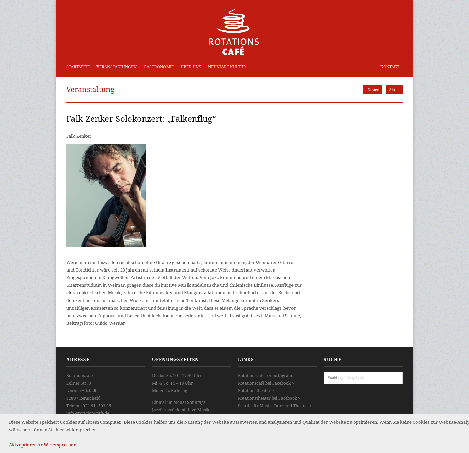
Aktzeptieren (23, 445)
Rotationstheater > (256, 391)
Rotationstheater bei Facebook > (269, 398)
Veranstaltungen (116, 67)
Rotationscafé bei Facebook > (266, 383)
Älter (393, 89)
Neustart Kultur (227, 67)
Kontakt (389, 67)
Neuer (373, 89)
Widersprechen (60, 445)
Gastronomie (159, 67)
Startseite (78, 67)
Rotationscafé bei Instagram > (267, 375)
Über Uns (191, 67)
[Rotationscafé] (234, 55)
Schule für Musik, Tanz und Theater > (275, 406)
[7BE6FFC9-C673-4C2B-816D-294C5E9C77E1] (184, 195)
